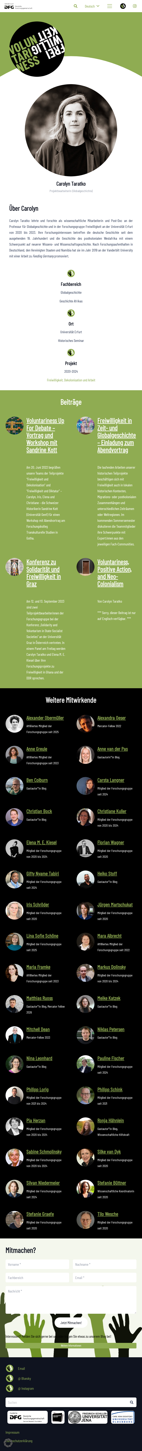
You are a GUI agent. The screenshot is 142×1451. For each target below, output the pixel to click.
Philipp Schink (109, 1089)
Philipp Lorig (37, 1089)
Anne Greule (36, 748)
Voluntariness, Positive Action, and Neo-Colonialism (114, 572)
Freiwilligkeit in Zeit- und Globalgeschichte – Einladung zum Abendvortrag (116, 434)
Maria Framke (38, 967)
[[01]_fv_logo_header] (75, 49)
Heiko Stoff (107, 873)
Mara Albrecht (109, 935)
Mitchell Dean (38, 1029)
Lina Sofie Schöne (42, 935)
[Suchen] (131, 1402)
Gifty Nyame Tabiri (42, 873)
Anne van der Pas (112, 748)
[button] (76, 6)
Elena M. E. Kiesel (41, 842)
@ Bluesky (24, 1378)
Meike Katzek (108, 998)
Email (21, 1368)
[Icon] (123, 6)
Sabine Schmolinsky (44, 1151)
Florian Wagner (110, 842)
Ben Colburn (37, 780)
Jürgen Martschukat (115, 904)
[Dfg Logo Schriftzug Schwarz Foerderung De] (18, 6)
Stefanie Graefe (40, 1214)
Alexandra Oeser (111, 717)
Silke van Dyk (109, 1151)
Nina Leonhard (39, 1058)
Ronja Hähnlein (110, 1120)
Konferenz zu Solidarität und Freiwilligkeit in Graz (43, 572)
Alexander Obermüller (45, 717)
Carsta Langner (110, 780)
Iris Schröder (37, 904)
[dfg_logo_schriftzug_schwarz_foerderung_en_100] (27, 1417)
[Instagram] (134, 6)
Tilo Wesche (107, 1214)
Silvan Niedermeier (43, 1182)
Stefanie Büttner (111, 1182)
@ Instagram (26, 1388)
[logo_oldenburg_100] (123, 1417)
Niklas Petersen (110, 1029)
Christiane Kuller (111, 811)
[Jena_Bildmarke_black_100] (87, 1417)
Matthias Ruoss (39, 998)
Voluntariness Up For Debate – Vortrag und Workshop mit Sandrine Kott (45, 434)
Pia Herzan (35, 1120)
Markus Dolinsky (111, 967)
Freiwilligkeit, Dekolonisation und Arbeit (71, 380)
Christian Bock (39, 811)
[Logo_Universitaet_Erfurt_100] (58, 1417)
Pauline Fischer (110, 1058)
